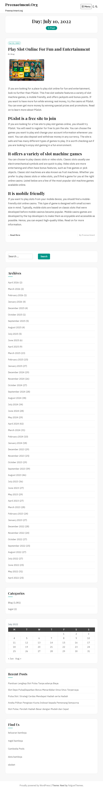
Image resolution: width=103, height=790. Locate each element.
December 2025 (16, 308)
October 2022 (15, 539)
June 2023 (13, 488)
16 (76, 642)
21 (51, 647)
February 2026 (15, 295)
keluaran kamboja (17, 732)
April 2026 (13, 282)
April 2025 (13, 346)
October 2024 (15, 385)
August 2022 (14, 552)
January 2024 (15, 443)
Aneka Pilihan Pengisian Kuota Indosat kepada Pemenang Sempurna (43, 702)
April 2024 (13, 423)
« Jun (11, 658)
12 (26, 642)
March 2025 (14, 353)
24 (88, 647)
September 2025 (16, 320)
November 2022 (16, 532)
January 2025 (15, 366)
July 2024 (13, 404)
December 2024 (16, 372)
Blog (12, 54)
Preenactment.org (21, 4)
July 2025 (13, 333)
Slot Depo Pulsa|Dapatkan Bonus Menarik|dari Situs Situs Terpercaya (43, 689)
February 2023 (15, 513)
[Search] (96, 6)
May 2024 (13, 417)
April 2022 (13, 577)
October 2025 (15, 314)
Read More (15, 235)
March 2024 (14, 430)
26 (26, 651)
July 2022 (13, 558)
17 (88, 642)
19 (26, 647)
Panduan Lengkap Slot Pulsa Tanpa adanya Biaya (33, 683)
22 (63, 647)
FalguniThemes (75, 785)
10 (88, 638)
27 (39, 651)
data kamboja (15, 756)
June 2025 (13, 340)
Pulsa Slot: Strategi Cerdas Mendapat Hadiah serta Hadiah (38, 696)
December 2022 (16, 526)
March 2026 (14, 288)
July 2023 (13, 481)
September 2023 (16, 468)
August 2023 (14, 475)
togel (10, 609)
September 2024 (16, 391)
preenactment (88, 235)
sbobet (11, 764)
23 (76, 647)
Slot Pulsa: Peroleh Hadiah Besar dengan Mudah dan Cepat (38, 709)
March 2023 (14, 507)
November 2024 (16, 378)
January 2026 (15, 301)
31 (88, 651)
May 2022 (13, 571)
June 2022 (13, 565)
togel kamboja (15, 740)
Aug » (18, 658)
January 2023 (15, 520)
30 (76, 651)
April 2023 (13, 500)
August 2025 (14, 327)
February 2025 (15, 359)
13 (39, 642)
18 (14, 647)
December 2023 (16, 449)
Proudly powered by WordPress (35, 785)
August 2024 (14, 398)
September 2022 (16, 545)
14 (51, 642)
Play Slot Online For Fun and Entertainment (49, 49)
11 (14, 642)
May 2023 (13, 494)
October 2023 (15, 462)
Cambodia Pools (16, 748)
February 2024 (15, 436)
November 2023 (16, 455)
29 (63, 651)
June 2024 (13, 410)
